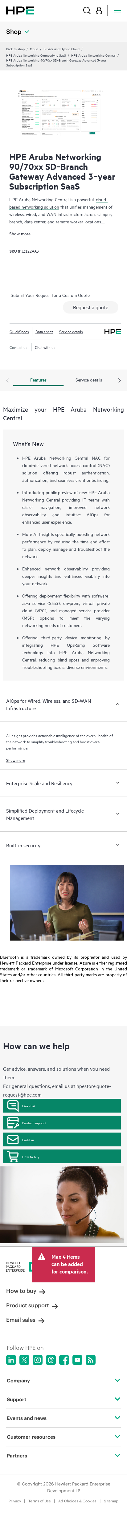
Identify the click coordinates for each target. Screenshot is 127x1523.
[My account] (99, 10)
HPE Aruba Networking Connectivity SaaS (36, 55)
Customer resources (31, 1437)
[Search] (87, 10)
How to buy (30, 1156)
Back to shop (15, 48)
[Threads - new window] (51, 1360)
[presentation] (120, 381)
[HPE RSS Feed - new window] (91, 1360)
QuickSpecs (19, 331)
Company (18, 1380)
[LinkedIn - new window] (11, 1360)
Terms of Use (39, 1501)
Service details (71, 331)
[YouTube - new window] (77, 1360)
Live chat (28, 1105)
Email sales (20, 1319)
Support (16, 1399)
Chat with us (45, 347)
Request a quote (90, 307)
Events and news (27, 1418)
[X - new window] (24, 1360)
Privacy (15, 1501)
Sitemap (111, 1501)
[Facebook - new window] (64, 1360)
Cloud (34, 48)
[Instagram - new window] (38, 1360)
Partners (17, 1456)
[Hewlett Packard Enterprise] (20, 10)
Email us (28, 1139)
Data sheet (44, 331)
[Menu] (117, 10)
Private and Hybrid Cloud (61, 48)
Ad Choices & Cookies (77, 1501)
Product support (34, 1122)
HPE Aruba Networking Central (93, 55)
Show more (20, 233)
